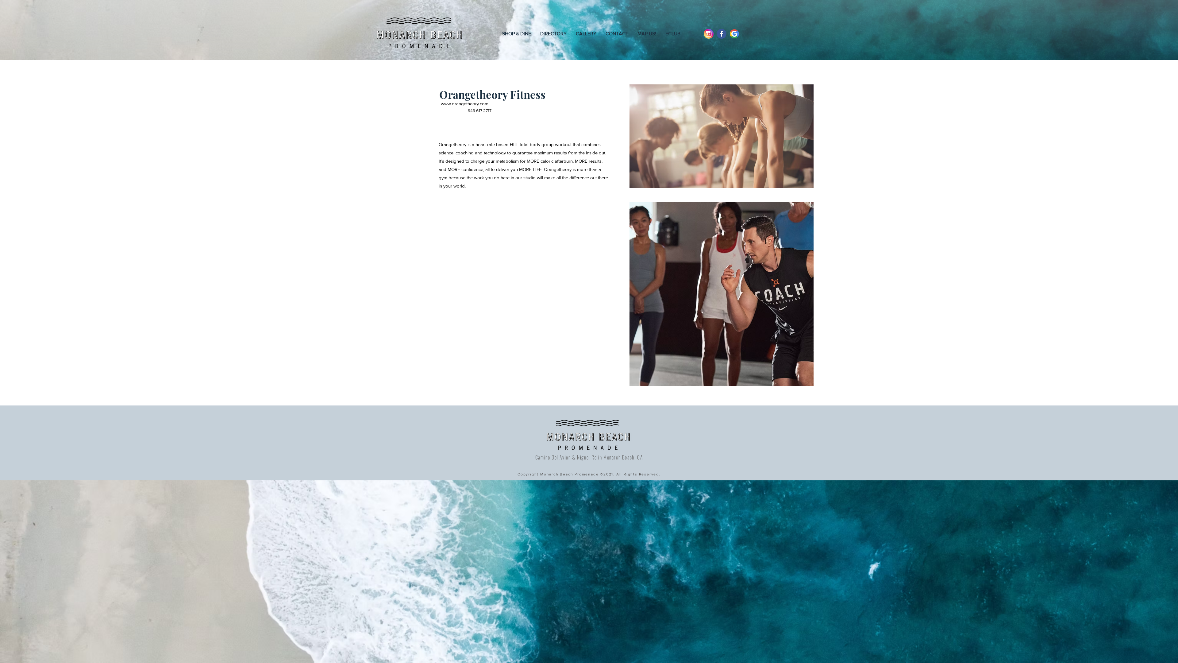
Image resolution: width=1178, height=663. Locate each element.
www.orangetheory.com (464, 103)
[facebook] (721, 34)
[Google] (734, 34)
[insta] (709, 34)
